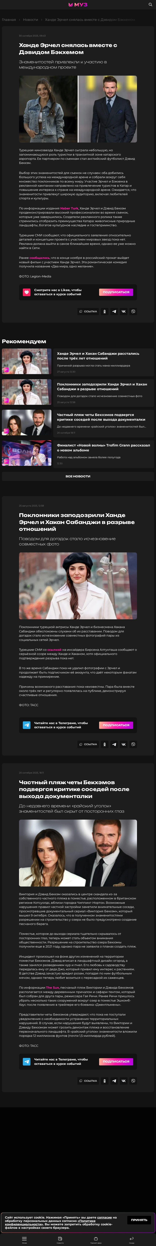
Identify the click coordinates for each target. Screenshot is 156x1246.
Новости (60, 1243)
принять (139, 1220)
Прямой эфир (95, 1243)
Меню (24, 1243)
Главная (9, 20)
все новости (78, 476)
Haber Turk (69, 208)
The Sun (52, 987)
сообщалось (39, 258)
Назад (131, 1243)
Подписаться (116, 292)
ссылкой (54, 650)
